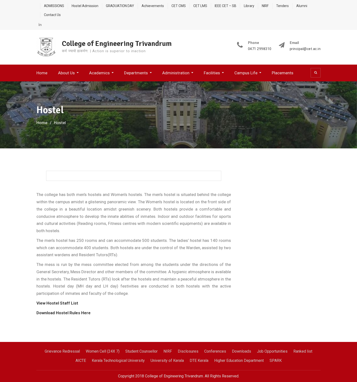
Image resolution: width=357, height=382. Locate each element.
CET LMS (200, 6)
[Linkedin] (40, 24)
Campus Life (245, 72)
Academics (99, 72)
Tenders (282, 6)
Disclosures (188, 351)
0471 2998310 (260, 49)
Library (249, 6)
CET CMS (178, 6)
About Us (66, 72)
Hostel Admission (85, 6)
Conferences (215, 351)
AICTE (81, 360)
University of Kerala (167, 360)
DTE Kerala (199, 360)
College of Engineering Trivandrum (117, 43)
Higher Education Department (239, 360)
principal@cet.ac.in (305, 49)
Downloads (241, 351)
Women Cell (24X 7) (102, 351)
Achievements (153, 6)
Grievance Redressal (62, 351)
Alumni (301, 6)
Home (41, 72)
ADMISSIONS (54, 6)
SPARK (276, 360)
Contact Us (52, 15)
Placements (282, 72)
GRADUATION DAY (120, 6)
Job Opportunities (272, 351)
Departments (136, 72)
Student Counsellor (141, 351)
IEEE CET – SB (225, 6)
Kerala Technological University (118, 360)
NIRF (265, 6)
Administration (175, 72)
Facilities (212, 72)
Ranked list (302, 351)
